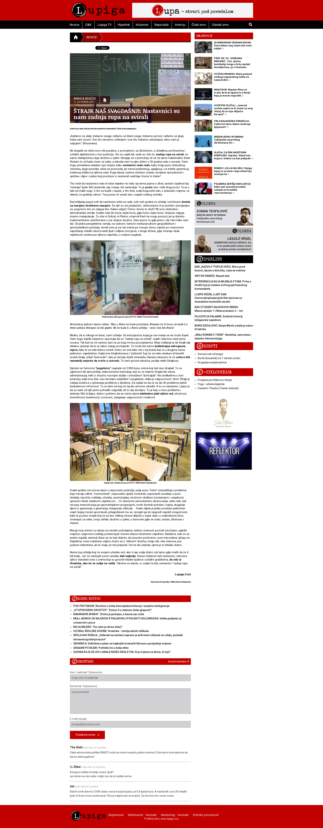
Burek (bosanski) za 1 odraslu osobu (219, 358)
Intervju (180, 25)
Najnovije (204, 36)
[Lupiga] (98, 9)
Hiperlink (124, 25)
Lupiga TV (105, 25)
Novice (74, 25)
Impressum (116, 815)
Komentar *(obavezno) (83, 686)
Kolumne (142, 25)
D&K (88, 25)
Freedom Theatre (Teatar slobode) (218, 388)
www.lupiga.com (170, 818)
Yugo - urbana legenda (211, 384)
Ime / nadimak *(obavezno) (86, 672)
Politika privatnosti (206, 815)
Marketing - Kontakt (175, 815)
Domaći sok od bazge (210, 354)
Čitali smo (199, 25)
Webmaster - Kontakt (142, 815)
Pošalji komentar (87, 734)
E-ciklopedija (214, 372)
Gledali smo (220, 25)
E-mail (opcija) (78, 718)
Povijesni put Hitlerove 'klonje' (215, 379)
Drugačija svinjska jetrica (212, 362)
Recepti (207, 346)
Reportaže (161, 25)
